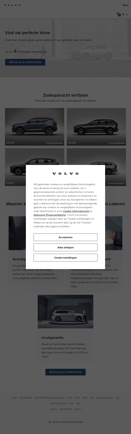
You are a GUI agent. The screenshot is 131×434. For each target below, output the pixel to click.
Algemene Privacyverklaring (50, 214)
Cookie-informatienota (76, 210)
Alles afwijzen (66, 247)
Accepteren (66, 237)
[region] (65, 217)
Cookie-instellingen (65, 257)
